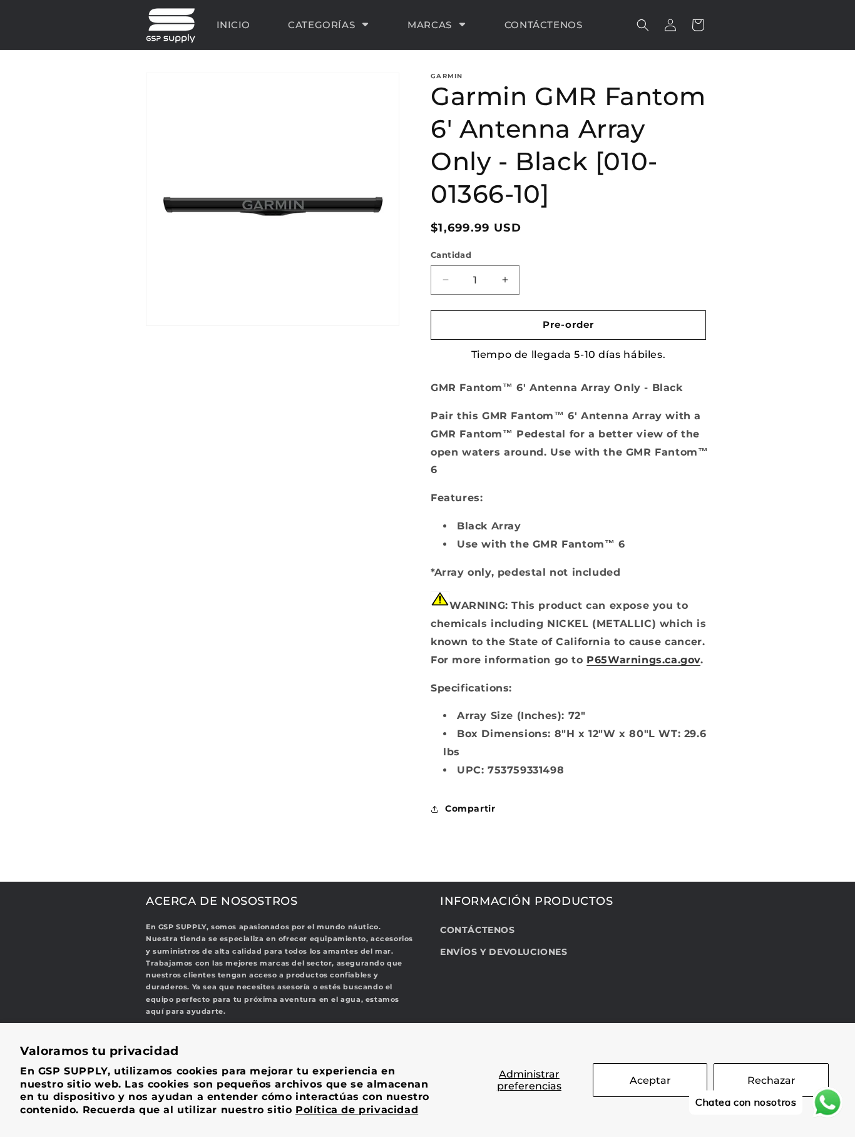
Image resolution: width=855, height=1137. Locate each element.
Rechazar (771, 1080)
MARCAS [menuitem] (429, 25)
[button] (643, 25)
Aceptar (650, 1080)
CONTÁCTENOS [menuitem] (543, 25)
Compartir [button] (470, 808)
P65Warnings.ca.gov (643, 660)
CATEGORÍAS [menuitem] (321, 25)
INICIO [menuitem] (234, 25)
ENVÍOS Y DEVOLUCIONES (504, 952)
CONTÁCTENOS (477, 930)
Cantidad (451, 255)
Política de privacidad (356, 1110)
